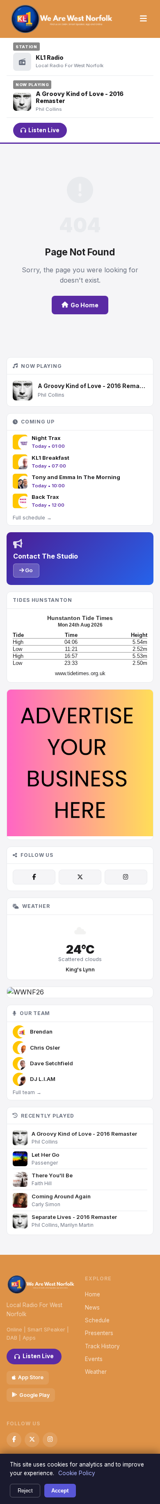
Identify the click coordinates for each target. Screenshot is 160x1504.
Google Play (34, 1395)
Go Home (84, 305)
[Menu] (143, 19)
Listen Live (43, 130)
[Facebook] (34, 877)
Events (94, 1359)
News (92, 1307)
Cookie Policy (76, 1473)
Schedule (97, 1320)
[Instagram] (126, 877)
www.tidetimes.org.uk (80, 673)
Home (92, 1294)
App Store (30, 1377)
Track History (102, 1346)
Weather (96, 1371)
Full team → (27, 1092)
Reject (25, 1491)
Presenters (99, 1333)
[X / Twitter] (80, 877)
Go (28, 570)
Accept (60, 1491)
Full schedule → (32, 518)
